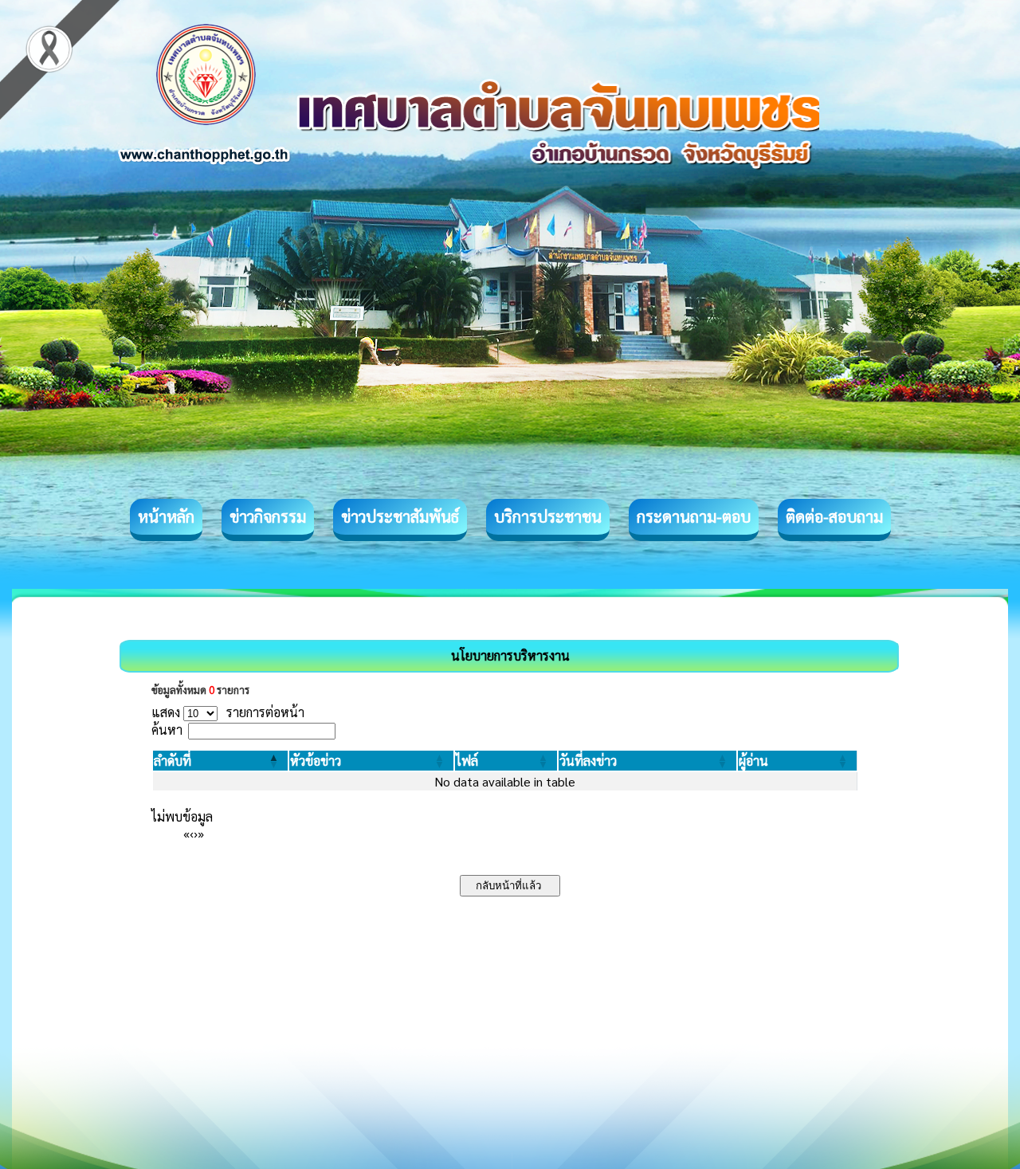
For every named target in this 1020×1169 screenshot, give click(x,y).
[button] (172, 760)
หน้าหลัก (166, 516)
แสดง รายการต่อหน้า (227, 712)
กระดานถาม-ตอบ (694, 516)
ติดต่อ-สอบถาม (834, 516)
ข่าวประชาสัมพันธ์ (400, 516)
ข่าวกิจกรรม (268, 516)
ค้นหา (166, 729)
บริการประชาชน (548, 516)
